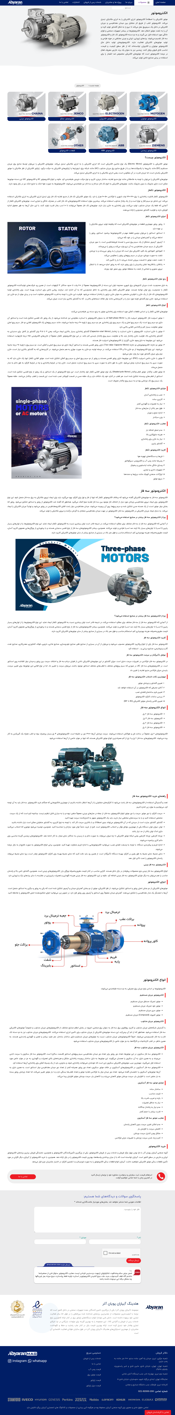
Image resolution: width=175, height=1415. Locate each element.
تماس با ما (63, 2)
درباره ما (128, 2)
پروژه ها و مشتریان (113, 2)
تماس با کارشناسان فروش (158, 1412)
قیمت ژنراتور (95, 1380)
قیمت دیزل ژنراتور (93, 1385)
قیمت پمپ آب (94, 1369)
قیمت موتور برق (94, 1374)
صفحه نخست (94, 86)
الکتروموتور (80, 86)
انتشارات (76, 2)
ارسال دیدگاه (133, 1260)
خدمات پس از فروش (92, 2)
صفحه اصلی (161, 2)
